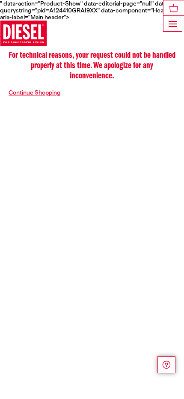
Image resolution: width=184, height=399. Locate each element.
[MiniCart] (173, 8)
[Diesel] (23, 33)
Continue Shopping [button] (35, 92)
